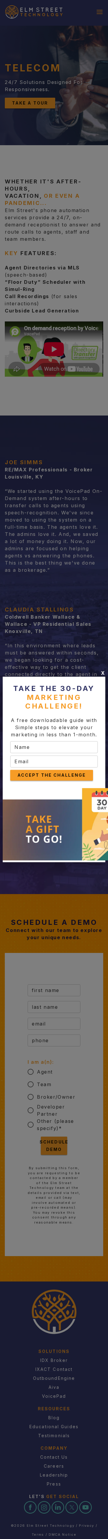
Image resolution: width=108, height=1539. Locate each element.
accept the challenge (51, 775)
